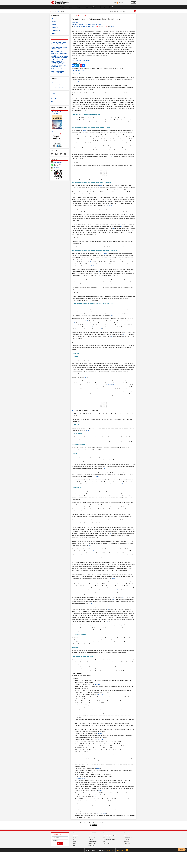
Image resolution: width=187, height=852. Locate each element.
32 (111, 384)
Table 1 (85, 130)
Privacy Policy (127, 843)
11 (92, 151)
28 (119, 363)
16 (81, 275)
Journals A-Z (76, 835)
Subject (74, 837)
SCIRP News (110, 850)
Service (105, 833)
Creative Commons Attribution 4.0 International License (104, 827)
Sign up (87, 850)
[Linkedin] (61, 154)
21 (111, 311)
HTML (93, 26)
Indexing (54, 33)
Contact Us (54, 98)
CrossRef (97, 684)
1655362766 (56, 167)
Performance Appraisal (77, 60)
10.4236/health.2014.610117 (80, 26)
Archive (54, 24)
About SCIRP (92, 833)
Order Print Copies (107, 837)
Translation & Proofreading (109, 839)
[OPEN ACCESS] (118, 2)
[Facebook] (56, 154)
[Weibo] (65, 154)
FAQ (52, 101)
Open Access (127, 835)
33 (113, 384)
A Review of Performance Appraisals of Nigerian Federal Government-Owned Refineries (58, 42)
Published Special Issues (57, 84)
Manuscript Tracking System (109, 835)
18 (103, 285)
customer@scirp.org (58, 162)
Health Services (86, 60)
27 (123, 334)
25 (87, 320)
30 (109, 384)
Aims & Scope (55, 18)
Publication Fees (56, 30)
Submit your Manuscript (98, 850)
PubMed (106, 713)
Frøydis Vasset (75, 22)
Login (133, 2)
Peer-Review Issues (92, 841)
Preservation (127, 839)
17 (84, 283)
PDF (89, 26)
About (94, 7)
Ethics (89, 835)
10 (72, 123)
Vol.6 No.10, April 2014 (81, 15)
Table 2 (86, 360)
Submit (111, 7)
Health (73, 15)
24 (111, 315)
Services (102, 7)
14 (72, 741)
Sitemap (74, 841)
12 (93, 521)
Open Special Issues (56, 81)
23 (125, 313)
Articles (62, 7)
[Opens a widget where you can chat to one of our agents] (182, 849)
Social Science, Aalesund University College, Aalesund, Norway (86, 24)
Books (79, 7)
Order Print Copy (55, 96)
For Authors (90, 839)
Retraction (126, 841)
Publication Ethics (128, 837)
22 (123, 313)
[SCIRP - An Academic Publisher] (60, 2)
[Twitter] (52, 154)
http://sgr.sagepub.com (80, 778)
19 (108, 311)
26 (74, 322)
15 (111, 156)
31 (122, 363)
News (86, 7)
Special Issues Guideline (57, 87)
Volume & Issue (106, 843)
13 (72, 735)
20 (72, 758)
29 (122, 670)
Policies (126, 833)
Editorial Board (56, 27)
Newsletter (53, 93)
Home (54, 7)
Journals (70, 7)
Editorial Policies (91, 837)
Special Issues (91, 845)
